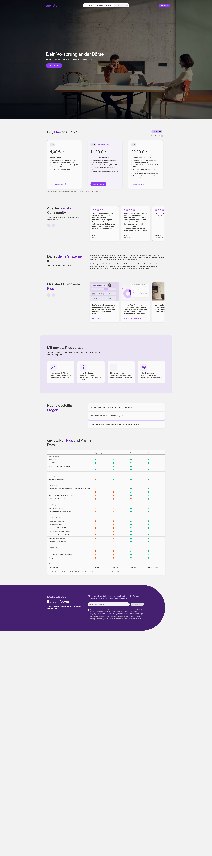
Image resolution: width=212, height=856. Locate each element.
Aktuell (91, 5)
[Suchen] (127, 5)
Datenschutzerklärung (100, 620)
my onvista (100, 5)
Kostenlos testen (58, 184)
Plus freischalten (54, 65)
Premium (109, 5)
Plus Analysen (97, 318)
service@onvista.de (107, 618)
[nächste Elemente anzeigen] (53, 225)
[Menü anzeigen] (85, 5)
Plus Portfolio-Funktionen (132, 318)
